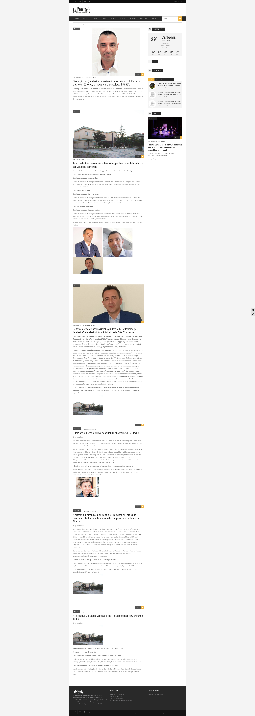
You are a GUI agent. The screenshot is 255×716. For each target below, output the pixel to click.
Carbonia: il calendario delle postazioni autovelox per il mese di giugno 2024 (169, 93)
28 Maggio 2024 (163, 96)
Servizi (163, 80)
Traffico (151, 80)
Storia (157, 80)
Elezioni (76, 29)
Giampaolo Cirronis (91, 77)
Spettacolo (152, 119)
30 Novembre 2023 (163, 105)
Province (170, 80)
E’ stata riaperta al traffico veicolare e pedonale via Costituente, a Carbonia (169, 84)
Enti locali (76, 429)
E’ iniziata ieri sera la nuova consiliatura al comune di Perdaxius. (106, 433)
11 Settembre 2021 (79, 159)
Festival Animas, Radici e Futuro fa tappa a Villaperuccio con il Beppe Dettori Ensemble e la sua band (165, 147)
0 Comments (162, 141)
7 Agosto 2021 (77, 325)
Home (74, 24)
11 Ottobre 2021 (78, 77)
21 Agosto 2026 (153, 141)
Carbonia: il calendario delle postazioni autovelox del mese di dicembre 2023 (169, 102)
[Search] (180, 18)
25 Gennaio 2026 (163, 88)
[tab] (151, 79)
